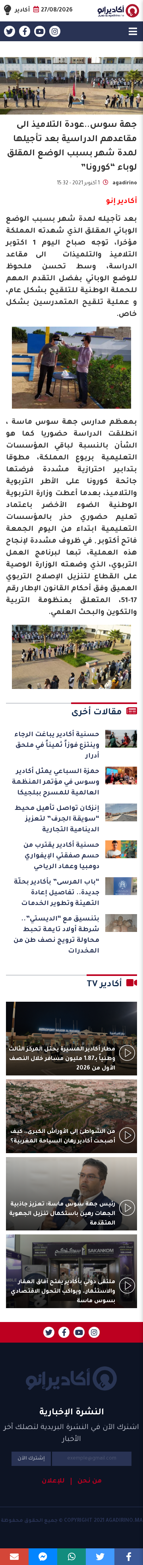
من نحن (89, 1481)
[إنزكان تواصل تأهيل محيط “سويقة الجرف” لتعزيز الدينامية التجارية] (121, 812)
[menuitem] (86, 1481)
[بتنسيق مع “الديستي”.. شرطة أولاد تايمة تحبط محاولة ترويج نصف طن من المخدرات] (121, 923)
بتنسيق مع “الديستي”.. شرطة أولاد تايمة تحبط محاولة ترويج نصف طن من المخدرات (56, 935)
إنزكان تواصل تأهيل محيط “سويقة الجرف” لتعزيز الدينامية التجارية (57, 819)
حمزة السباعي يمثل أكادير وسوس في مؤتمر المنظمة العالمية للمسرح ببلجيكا (55, 782)
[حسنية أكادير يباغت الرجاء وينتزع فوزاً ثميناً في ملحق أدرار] (121, 739)
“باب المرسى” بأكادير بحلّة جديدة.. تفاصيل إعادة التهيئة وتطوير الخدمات (56, 893)
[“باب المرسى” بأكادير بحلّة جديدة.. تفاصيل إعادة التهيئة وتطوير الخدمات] (121, 886)
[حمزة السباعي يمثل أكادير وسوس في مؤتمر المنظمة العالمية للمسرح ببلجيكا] (121, 775)
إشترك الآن (31, 1459)
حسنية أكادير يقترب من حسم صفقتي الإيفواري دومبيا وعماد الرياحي (61, 856)
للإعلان (53, 1481)
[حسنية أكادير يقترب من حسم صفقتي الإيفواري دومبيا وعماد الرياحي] (121, 849)
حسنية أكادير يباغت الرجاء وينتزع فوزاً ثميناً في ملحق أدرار (56, 745)
